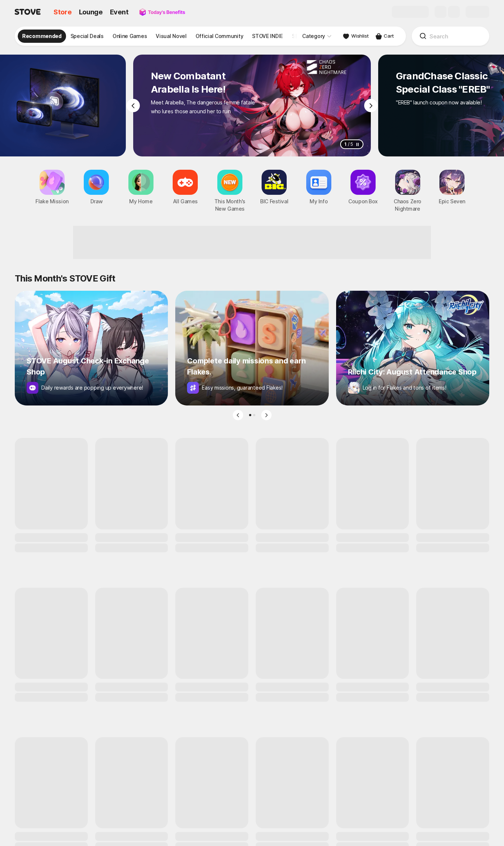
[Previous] (133, 105)
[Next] (370, 105)
